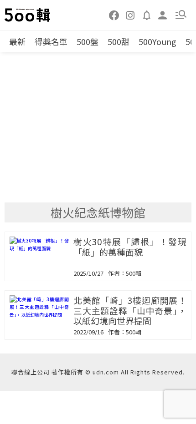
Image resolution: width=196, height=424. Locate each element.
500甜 (118, 41)
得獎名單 (51, 41)
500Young (157, 41)
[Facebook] (114, 14)
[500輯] (28, 15)
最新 (17, 41)
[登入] (162, 14)
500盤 (87, 41)
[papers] (147, 14)
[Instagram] (130, 14)
